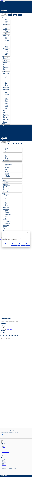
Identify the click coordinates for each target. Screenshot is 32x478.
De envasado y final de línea (6, 152)
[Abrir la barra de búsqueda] (1, 6)
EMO (0, 239)
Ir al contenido (2, 0)
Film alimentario (5, 58)
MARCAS (3, 17)
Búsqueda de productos (4, 137)
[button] (3, 11)
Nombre (2, 325)
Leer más (16, 374)
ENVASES (3, 56)
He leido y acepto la (7, 329)
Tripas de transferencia (6, 60)
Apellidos (2, 326)
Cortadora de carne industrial (7, 37)
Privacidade (2, 435)
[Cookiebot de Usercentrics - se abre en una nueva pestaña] (27, 232)
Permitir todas (25, 245)
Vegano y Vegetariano (6, 70)
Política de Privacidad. (9, 329)
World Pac (6, 33)
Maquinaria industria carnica (6, 63)
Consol (5, 25)
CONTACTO (3, 123)
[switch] (12, 243)
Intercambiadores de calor (8, 214)
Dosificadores (6, 55)
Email (2, 327)
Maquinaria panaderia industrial (6, 67)
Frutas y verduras (5, 65)
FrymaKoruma (6, 20)
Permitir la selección (16, 245)
